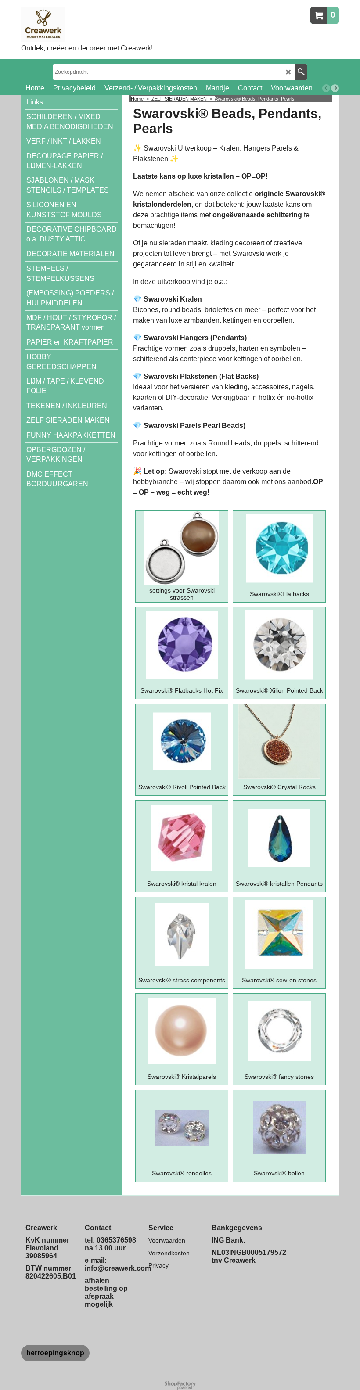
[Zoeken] (301, 72)
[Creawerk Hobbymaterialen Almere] (87, 24)
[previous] (326, 88)
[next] (335, 88)
